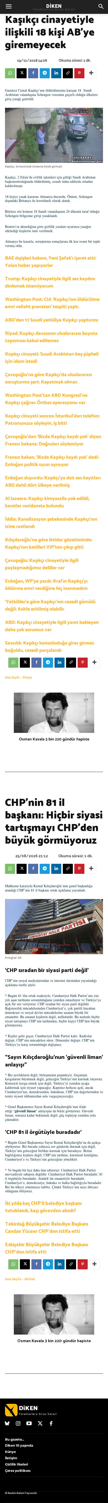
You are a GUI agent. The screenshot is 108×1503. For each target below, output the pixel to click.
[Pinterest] (79, 73)
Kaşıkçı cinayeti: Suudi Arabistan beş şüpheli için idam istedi (52, 357)
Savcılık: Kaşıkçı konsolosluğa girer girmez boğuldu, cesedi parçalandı (49, 646)
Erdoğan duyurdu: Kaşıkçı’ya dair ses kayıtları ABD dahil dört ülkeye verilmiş (53, 481)
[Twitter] (40, 1424)
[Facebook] (33, 73)
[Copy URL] (68, 73)
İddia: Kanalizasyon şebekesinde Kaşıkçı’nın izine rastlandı (51, 522)
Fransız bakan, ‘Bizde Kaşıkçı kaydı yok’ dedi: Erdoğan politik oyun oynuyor (52, 461)
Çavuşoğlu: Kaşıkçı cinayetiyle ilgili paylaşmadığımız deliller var (42, 564)
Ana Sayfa (12, 677)
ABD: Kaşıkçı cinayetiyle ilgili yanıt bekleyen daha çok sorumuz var (52, 626)
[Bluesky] (7, 1424)
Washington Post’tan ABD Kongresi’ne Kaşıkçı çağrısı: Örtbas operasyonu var (46, 399)
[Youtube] (29, 1424)
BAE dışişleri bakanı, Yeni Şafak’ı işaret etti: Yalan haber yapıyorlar (50, 261)
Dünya (27, 677)
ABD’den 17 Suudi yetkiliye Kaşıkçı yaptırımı (51, 320)
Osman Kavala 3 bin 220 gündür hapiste (54, 739)
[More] (91, 73)
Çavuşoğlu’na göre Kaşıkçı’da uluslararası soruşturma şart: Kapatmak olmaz (48, 378)
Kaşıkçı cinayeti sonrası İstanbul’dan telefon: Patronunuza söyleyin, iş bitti (52, 419)
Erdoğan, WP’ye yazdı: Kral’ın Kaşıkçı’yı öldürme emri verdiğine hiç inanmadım (46, 584)
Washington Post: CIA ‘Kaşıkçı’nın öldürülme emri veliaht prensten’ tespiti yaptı (52, 303)
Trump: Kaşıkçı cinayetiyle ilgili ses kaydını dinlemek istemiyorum (50, 282)
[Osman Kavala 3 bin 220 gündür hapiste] (54, 713)
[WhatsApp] (10, 73)
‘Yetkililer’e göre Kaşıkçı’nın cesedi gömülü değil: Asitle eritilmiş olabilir (50, 605)
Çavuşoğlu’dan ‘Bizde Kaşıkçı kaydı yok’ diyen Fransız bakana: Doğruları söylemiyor (53, 440)
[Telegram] (45, 73)
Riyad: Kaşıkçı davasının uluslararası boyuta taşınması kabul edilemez (51, 337)
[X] (22, 73)
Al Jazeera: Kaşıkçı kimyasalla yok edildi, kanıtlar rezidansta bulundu (47, 502)
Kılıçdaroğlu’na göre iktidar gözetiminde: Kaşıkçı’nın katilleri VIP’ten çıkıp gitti (48, 543)
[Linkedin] (56, 73)
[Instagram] (18, 1424)
